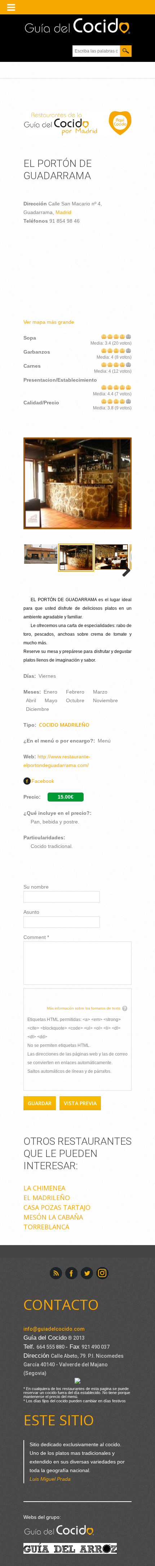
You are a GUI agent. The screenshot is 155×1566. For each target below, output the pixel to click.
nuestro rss (56, 1273)
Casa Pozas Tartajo (56, 1207)
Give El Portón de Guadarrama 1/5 (104, 336)
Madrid (63, 212)
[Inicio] (77, 26)
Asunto (31, 912)
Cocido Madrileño (64, 724)
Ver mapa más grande (48, 322)
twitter (87, 1273)
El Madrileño (46, 1197)
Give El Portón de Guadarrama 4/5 (122, 336)
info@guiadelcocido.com (54, 1329)
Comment (36, 937)
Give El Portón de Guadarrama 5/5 (128, 336)
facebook (71, 1273)
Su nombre (36, 887)
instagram (102, 1273)
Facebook (42, 781)
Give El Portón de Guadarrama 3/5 (116, 336)
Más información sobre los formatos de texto (83, 1008)
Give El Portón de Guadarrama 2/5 (110, 336)
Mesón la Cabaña (53, 1217)
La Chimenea (44, 1188)
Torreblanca (46, 1226)
